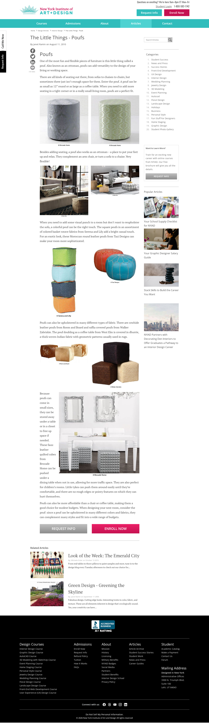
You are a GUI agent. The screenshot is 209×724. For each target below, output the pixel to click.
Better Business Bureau (103, 627)
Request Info (149, 13)
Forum (164, 660)
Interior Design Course (31, 649)
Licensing (106, 656)
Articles (136, 23)
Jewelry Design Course (31, 674)
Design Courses (32, 644)
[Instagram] (120, 704)
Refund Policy (81, 656)
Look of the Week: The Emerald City (103, 555)
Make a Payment (169, 652)
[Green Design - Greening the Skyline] (46, 593)
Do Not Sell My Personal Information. (104, 714)
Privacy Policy (108, 682)
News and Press (159, 63)
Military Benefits (110, 660)
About (104, 23)
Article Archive (136, 649)
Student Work (136, 656)
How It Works (80, 663)
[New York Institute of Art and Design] (46, 10)
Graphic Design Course (31, 652)
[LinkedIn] (125, 704)
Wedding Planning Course (33, 678)
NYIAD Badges (109, 663)
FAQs (76, 667)
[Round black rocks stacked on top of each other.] (161, 274)
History (105, 652)
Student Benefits (110, 674)
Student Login (164, 6)
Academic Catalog (170, 649)
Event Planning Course (31, 663)
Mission (106, 649)
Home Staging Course (31, 667)
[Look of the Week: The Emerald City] (46, 564)
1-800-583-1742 (181, 6)
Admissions (73, 23)
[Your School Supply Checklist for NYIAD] (161, 207)
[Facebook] (104, 704)
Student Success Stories (141, 652)
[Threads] (109, 704)
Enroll (177, 13)
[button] (32, 50)
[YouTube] (114, 704)
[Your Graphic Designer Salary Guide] (161, 238)
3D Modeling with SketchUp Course (38, 660)
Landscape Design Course (33, 685)
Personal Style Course (31, 671)
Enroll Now (115, 528)
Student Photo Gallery (162, 129)
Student (167, 644)
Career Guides (136, 663)
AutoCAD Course (28, 656)
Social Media (108, 667)
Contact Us (166, 656)
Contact (167, 23)
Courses (41, 23)
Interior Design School (113, 678)
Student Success (159, 59)
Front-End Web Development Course (38, 689)
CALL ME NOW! (3, 41)
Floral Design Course (30, 682)
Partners (106, 671)
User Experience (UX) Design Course (38, 692)
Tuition (77, 660)
